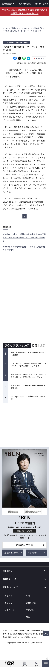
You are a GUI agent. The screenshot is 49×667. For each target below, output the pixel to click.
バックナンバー (34, 552)
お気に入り (40, 58)
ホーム (5, 28)
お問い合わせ (32, 602)
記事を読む (7, 3)
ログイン (8, 602)
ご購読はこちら (24, 545)
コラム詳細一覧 (36, 28)
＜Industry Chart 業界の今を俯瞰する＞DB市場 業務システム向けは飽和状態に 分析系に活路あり (25, 237)
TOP (28, 596)
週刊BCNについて (11, 552)
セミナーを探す (41, 3)
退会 (28, 616)
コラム (24, 28)
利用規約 (30, 609)
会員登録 (8, 596)
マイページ (9, 609)
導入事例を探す (25, 3)
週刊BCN (14, 28)
